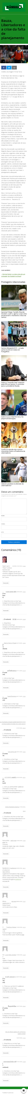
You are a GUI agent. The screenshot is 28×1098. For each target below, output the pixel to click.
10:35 (24, 591)
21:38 (24, 1061)
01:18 (24, 670)
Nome (3, 515)
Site (2, 532)
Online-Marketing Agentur (12, 807)
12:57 (24, 901)
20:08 (24, 619)
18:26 (24, 811)
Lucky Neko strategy (10, 955)
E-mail (3, 524)
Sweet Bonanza (11, 696)
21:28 (24, 955)
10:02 (24, 752)
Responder (6, 583)
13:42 (24, 840)
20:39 (24, 977)
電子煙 (14, 619)
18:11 (24, 868)
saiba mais (13, 840)
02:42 (24, 1006)
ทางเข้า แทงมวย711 (10, 977)
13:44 (24, 566)
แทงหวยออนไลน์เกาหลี (10, 1061)
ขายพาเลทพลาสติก (11, 592)
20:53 (24, 728)
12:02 (24, 696)
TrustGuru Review (11, 927)
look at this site (12, 752)
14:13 (24, 927)
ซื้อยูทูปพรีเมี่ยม (12, 1006)
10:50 (24, 643)
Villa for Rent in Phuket (10, 643)
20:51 (24, 777)
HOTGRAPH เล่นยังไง (10, 777)
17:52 (24, 1038)
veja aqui (13, 901)
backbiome (13, 868)
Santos (3, 17)
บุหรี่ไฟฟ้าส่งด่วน (11, 671)
